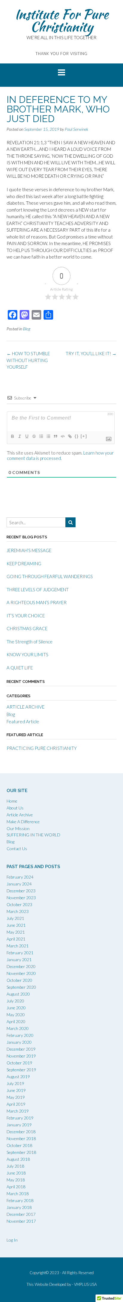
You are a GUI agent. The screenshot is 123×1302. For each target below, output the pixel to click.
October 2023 (19, 904)
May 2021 (16, 932)
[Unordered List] (48, 436)
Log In (12, 1239)
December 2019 (21, 1049)
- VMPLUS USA (84, 1284)
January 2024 (19, 883)
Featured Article (23, 721)
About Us (15, 807)
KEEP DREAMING (24, 563)
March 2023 (18, 911)
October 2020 (19, 980)
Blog (26, 328)
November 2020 (21, 973)
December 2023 (21, 890)
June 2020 (16, 1007)
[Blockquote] (55, 436)
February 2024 (20, 876)
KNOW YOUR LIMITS (27, 654)
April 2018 (16, 1186)
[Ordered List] (40, 436)
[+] (84, 436)
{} (77, 436)
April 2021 (16, 938)
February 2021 (20, 952)
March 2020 (18, 1028)
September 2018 (21, 1152)
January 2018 (19, 1207)
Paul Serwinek (76, 129)
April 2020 (16, 1021)
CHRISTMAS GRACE (27, 628)
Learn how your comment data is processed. (60, 455)
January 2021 (19, 959)
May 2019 (16, 1097)
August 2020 (18, 993)
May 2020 (16, 1014)
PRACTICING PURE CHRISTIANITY (42, 748)
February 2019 (20, 1117)
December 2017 (21, 1214)
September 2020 (21, 987)
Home (12, 800)
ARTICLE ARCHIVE (25, 707)
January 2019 (19, 1124)
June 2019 (16, 1090)
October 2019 (19, 1062)
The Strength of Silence (30, 641)
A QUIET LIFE (20, 667)
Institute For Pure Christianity (61, 20)
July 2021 (15, 918)
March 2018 (18, 1193)
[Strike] (33, 436)
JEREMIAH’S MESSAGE (29, 550)
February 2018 (20, 1200)
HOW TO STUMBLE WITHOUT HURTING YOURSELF (28, 360)
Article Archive (20, 814)
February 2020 (20, 1035)
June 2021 (16, 925)
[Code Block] (62, 436)
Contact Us (17, 848)
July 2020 (15, 1000)
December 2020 (21, 966)
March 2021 (18, 945)
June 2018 (16, 1172)
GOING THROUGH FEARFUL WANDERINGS (50, 576)
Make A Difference (23, 821)
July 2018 (15, 1166)
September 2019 (21, 1069)
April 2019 (16, 1104)
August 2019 (18, 1076)
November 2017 (21, 1221)
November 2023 (21, 897)
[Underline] (26, 436)
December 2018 (21, 1131)
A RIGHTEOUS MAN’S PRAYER (37, 602)
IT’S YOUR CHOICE (26, 615)
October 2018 (19, 1145)
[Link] (69, 436)
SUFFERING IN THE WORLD (33, 834)
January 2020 (19, 1042)
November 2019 (21, 1055)
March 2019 (18, 1110)
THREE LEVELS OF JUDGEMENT (38, 589)
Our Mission (18, 828)
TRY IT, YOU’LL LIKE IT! (91, 353)
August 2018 (18, 1159)
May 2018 (16, 1179)
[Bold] (12, 436)
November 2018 (21, 1138)
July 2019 (15, 1083)
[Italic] (19, 436)
